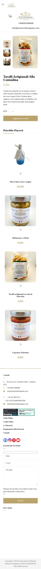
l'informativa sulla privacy (16, 491)
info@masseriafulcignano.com (25, 28)
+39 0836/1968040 (13, 388)
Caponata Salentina (20, 352)
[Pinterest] (14, 440)
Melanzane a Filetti (20, 238)
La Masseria (7, 425)
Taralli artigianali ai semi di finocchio (20, 295)
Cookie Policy (8, 422)
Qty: (5, 111)
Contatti (6, 433)
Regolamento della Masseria (13, 429)
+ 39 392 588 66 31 (13, 397)
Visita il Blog (8, 418)
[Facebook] (5, 440)
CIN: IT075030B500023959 (15, 400)
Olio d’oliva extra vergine (20, 182)
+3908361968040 (25, 23)
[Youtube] (18, 440)
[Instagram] (10, 440)
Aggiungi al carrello (20, 118)
